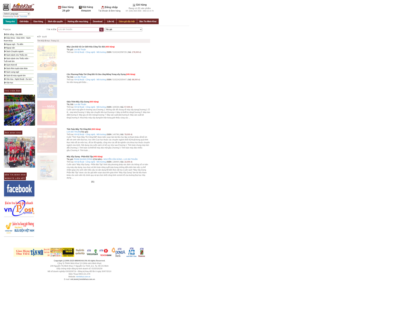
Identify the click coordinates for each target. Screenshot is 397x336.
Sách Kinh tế (11, 65)
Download (97, 21)
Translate (23, 16)
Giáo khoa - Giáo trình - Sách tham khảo (17, 39)
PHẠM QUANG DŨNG (83, 159)
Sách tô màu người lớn (16, 76)
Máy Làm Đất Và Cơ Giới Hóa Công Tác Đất (86, 47)
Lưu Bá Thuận (80, 49)
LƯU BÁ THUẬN (74, 132)
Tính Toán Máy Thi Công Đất (79, 129)
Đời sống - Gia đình (14, 34)
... (87, 82)
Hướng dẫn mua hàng (78, 21)
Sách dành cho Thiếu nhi (16, 55)
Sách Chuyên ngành (15, 51)
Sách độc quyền (55, 21)
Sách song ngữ (12, 72)
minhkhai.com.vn (83, 277)
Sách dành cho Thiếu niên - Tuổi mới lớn (16, 59)
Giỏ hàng (141, 4)
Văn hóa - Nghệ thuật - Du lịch (19, 79)
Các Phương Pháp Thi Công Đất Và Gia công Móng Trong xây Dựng (96, 74)
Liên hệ (110, 21)
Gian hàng (38, 21)
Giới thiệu (24, 21)
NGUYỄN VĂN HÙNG (113, 159)
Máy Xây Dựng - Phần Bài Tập (80, 157)
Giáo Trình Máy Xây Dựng (78, 102)
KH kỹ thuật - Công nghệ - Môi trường (90, 52)
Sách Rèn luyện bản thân (17, 68)
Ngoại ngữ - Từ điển (14, 44)
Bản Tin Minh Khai (147, 21)
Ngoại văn (10, 48)
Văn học (9, 83)
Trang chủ (10, 21)
